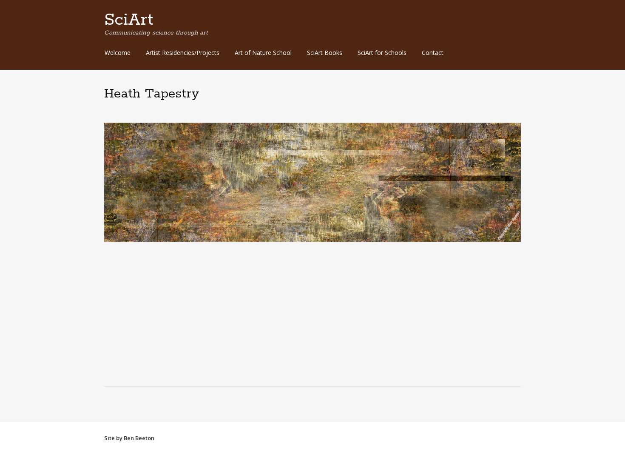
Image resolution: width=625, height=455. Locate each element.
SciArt (128, 20)
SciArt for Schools (382, 53)
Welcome (118, 53)
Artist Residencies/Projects (182, 53)
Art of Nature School (263, 53)
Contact (432, 53)
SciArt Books (324, 53)
